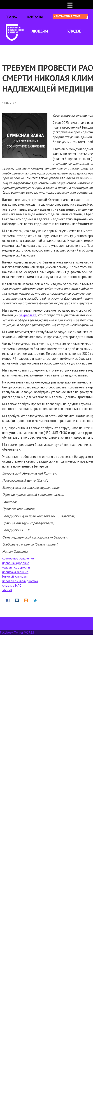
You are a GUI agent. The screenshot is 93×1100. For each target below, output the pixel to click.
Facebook (6, 632)
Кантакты (35, 17)
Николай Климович (15, 576)
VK (26, 632)
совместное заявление (18, 558)
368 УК (7, 590)
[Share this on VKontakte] (17, 600)
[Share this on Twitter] (35, 600)
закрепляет (27, 315)
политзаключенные (15, 572)
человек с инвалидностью (20, 581)
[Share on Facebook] (8, 600)
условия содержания (16, 567)
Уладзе (74, 31)
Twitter (18, 632)
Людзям (40, 31)
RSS (31, 632)
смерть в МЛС (11, 585)
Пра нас (11, 17)
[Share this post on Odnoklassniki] (26, 600)
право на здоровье (15, 563)
